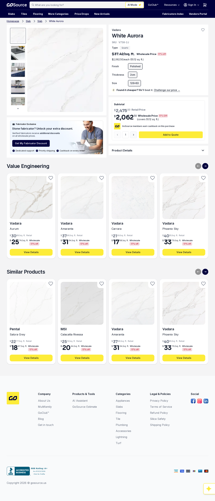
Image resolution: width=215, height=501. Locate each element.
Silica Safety (158, 418)
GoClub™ (153, 4)
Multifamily (45, 406)
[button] (203, 30)
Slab (28, 21)
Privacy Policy (159, 400)
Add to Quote (171, 134)
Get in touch (46, 425)
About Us (44, 400)
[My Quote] (205, 5)
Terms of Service (161, 406)
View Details (31, 252)
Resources (170, 4)
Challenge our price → (167, 90)
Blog (41, 418)
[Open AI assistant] (209, 489)
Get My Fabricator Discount (31, 143)
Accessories (123, 431)
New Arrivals (102, 13)
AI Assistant (80, 400)
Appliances (123, 400)
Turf (118, 443)
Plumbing (122, 425)
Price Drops (82, 13)
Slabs (119, 406)
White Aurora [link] (56, 21)
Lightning (121, 437)
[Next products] (205, 166)
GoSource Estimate (84, 406)
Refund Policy (159, 412)
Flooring (38, 13)
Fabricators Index (173, 13)
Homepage (13, 21)
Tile (118, 418)
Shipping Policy (160, 425)
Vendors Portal (198, 13)
